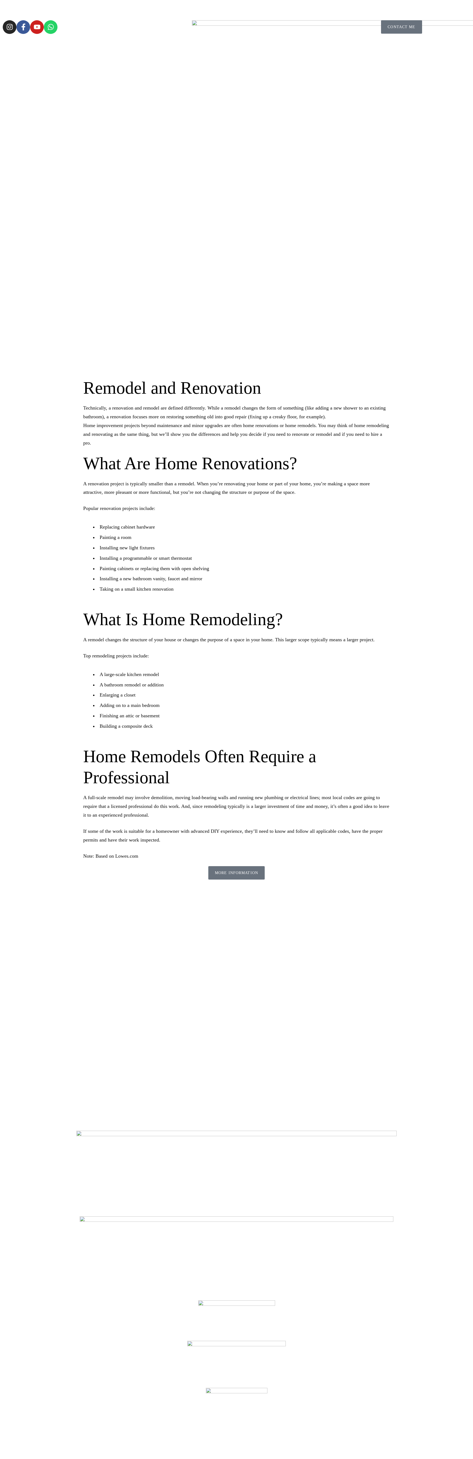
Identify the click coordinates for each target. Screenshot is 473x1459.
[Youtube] (37, 27)
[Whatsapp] (50, 27)
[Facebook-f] (23, 27)
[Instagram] (9, 27)
